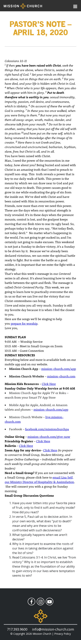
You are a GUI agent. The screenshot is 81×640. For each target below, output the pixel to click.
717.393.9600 (17, 629)
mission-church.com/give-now (49, 437)
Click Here (49, 384)
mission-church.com (61, 376)
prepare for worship (24, 323)
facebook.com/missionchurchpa (47, 429)
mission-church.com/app (58, 369)
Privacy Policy (62, 633)
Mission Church (42, 633)
